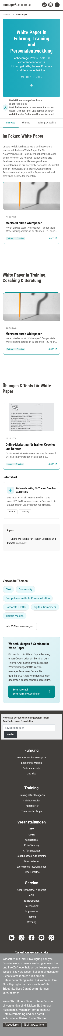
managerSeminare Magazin (32, 757)
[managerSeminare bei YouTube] (41, 937)
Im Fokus (10, 122)
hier (44, 1018)
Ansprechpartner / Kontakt (31, 890)
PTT (31, 829)
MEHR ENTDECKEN (31, 76)
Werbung (31, 922)
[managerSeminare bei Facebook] (31, 937)
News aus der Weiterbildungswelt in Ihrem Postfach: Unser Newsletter (26, 719)
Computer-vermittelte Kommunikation (28, 598)
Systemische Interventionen (32, 866)
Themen (6, 14)
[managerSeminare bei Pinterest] (51, 937)
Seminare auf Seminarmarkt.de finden (26, 691)
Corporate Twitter (16, 607)
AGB (31, 895)
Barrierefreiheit (31, 900)
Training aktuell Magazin (31, 795)
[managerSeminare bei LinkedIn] (11, 937)
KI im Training (31, 845)
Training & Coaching (46, 122)
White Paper (21, 14)
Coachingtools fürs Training (32, 856)
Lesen (51, 238)
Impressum (31, 911)
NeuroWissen (31, 861)
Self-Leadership (31, 768)
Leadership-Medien (31, 762)
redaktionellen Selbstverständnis (26, 114)
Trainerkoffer (31, 805)
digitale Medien (14, 615)
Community (25, 589)
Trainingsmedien (31, 800)
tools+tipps (31, 839)
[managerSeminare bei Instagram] (21, 937)
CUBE (32, 834)
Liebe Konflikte (32, 872)
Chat (8, 589)
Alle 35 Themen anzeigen (19, 626)
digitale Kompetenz (45, 607)
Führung (26, 122)
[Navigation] (57, 5)
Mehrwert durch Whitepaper (24, 223)
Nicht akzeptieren (34, 1024)
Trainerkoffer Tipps (31, 811)
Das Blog (31, 773)
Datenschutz (31, 906)
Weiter (10, 734)
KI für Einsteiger (31, 850)
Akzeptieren (12, 1024)
